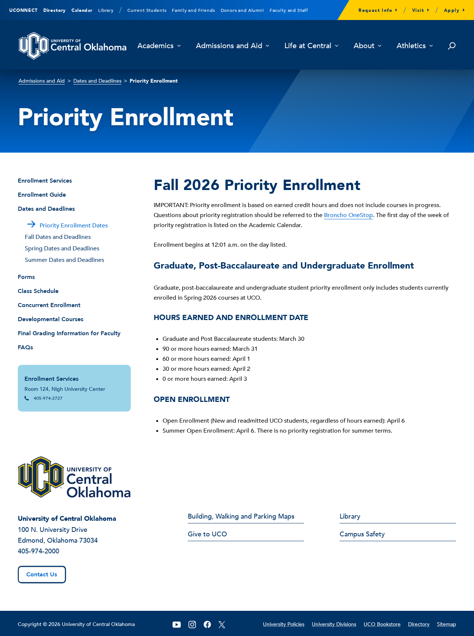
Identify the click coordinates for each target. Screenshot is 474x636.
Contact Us (41, 574)
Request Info (375, 10)
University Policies (283, 624)
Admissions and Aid (229, 46)
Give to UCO (207, 535)
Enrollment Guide (42, 195)
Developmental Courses (50, 319)
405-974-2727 (48, 398)
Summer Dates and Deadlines (64, 260)
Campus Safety (362, 535)
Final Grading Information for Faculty (69, 333)
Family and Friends (193, 10)
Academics (155, 46)
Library (106, 10)
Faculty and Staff (289, 10)
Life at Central (307, 46)
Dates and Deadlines (97, 80)
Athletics (411, 46)
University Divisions (334, 624)
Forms (26, 277)
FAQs (25, 347)
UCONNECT (23, 10)
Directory (54, 10)
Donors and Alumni (242, 10)
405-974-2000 (38, 551)
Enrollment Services (45, 181)
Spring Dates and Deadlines (62, 248)
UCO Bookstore (382, 624)
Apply (452, 10)
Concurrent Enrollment (49, 305)
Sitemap (446, 624)
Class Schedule (38, 291)
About (364, 46)
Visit (418, 10)
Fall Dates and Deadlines (58, 237)
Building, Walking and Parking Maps (241, 517)
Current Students (146, 10)
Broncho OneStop (348, 215)
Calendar (82, 10)
